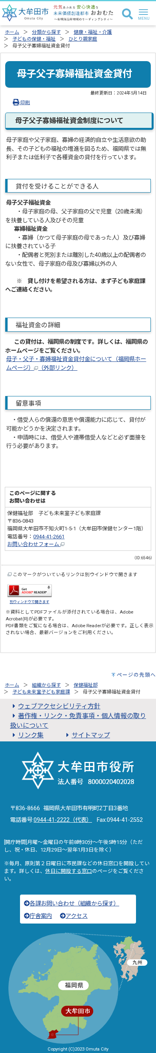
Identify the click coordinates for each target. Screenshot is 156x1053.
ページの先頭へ (136, 675)
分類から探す (46, 32)
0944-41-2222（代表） (63, 820)
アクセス (77, 916)
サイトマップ (91, 735)
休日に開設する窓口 (68, 871)
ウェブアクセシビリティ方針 (59, 706)
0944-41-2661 (48, 537)
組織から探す (46, 685)
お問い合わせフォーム (33, 544)
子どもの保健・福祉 (34, 39)
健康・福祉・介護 (93, 32)
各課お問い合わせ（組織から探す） (74, 903)
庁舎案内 (41, 916)
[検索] (127, 14)
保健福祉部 (86, 685)
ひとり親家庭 (82, 39)
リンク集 (31, 735)
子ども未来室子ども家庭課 (41, 692)
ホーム (12, 32)
